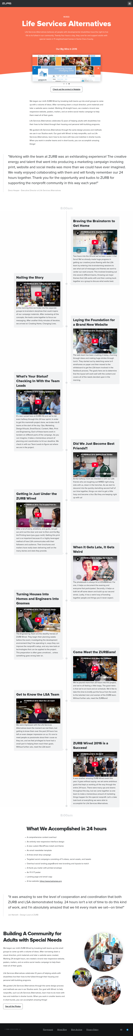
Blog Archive (76, 1030)
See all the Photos (13, 1006)
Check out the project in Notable (66, 89)
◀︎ (35, 68)
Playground (48, 1030)
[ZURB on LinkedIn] (127, 1030)
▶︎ (99, 68)
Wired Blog (62, 1030)
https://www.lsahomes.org (51, 881)
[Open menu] (130, 3)
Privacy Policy (92, 1030)
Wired (66, 17)
